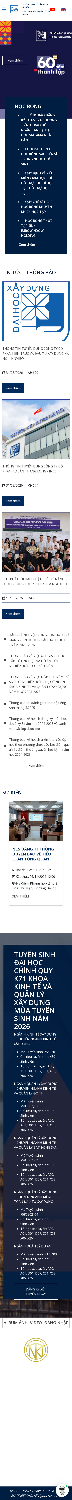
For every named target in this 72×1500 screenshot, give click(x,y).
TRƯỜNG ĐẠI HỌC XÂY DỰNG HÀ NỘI (35, 5)
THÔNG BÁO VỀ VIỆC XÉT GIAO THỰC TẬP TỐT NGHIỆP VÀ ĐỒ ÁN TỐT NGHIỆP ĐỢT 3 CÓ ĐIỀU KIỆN (37, 661)
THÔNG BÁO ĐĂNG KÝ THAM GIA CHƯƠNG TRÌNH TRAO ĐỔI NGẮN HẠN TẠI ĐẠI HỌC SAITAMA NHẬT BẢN (39, 127)
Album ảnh (16, 1322)
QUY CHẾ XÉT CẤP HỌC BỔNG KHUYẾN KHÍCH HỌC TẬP (37, 207)
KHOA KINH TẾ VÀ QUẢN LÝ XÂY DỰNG (36, 13)
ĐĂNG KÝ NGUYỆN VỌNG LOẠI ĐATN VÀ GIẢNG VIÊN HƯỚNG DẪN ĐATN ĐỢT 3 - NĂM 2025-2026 (39, 640)
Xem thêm (15, 60)
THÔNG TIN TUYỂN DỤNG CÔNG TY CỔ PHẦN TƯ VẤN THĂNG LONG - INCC (32, 468)
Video (36, 1322)
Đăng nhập (56, 1322)
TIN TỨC (12, 272)
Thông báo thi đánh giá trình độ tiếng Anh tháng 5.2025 (37, 705)
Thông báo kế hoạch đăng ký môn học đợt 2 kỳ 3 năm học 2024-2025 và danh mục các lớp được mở (38, 723)
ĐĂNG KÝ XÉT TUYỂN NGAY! (36, 1291)
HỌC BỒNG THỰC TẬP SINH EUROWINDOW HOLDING (36, 228)
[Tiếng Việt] (54, 9)
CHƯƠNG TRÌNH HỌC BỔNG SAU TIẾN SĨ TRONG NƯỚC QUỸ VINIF (39, 156)
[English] (65, 9)
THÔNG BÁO (41, 272)
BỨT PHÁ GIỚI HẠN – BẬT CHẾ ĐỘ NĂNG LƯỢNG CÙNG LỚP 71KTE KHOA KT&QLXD (34, 581)
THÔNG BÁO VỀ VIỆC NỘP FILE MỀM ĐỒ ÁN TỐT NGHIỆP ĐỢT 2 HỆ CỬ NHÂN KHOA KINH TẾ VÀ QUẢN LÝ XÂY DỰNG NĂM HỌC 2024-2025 (39, 684)
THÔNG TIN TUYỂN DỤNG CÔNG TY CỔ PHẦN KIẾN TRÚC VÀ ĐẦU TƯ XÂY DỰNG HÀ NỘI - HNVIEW (35, 353)
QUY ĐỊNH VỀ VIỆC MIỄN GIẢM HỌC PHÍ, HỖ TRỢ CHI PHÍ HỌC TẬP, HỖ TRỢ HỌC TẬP (37, 183)
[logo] (16, 9)
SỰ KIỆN (12, 792)
